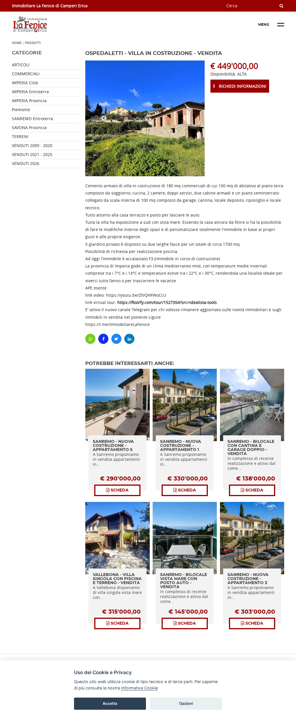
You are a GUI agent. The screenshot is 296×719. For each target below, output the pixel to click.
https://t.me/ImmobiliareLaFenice (117, 324)
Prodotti (33, 43)
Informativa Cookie (139, 687)
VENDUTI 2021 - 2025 (32, 154)
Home (16, 43)
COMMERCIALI (26, 73)
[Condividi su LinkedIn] (129, 339)
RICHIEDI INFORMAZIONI (242, 86)
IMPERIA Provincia (29, 100)
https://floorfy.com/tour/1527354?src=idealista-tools (167, 302)
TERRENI (20, 136)
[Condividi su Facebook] (103, 339)
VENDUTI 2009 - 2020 (32, 145)
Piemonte (21, 109)
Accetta (110, 703)
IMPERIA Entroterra (30, 91)
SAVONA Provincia (29, 127)
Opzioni (186, 703)
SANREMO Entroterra (32, 118)
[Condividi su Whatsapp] (90, 339)
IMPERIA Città (25, 82)
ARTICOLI (20, 64)
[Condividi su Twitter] (116, 339)
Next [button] (186, 118)
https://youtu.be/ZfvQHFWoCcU (136, 295)
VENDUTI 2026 (25, 163)
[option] (145, 118)
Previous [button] (104, 118)
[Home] (55, 24)
